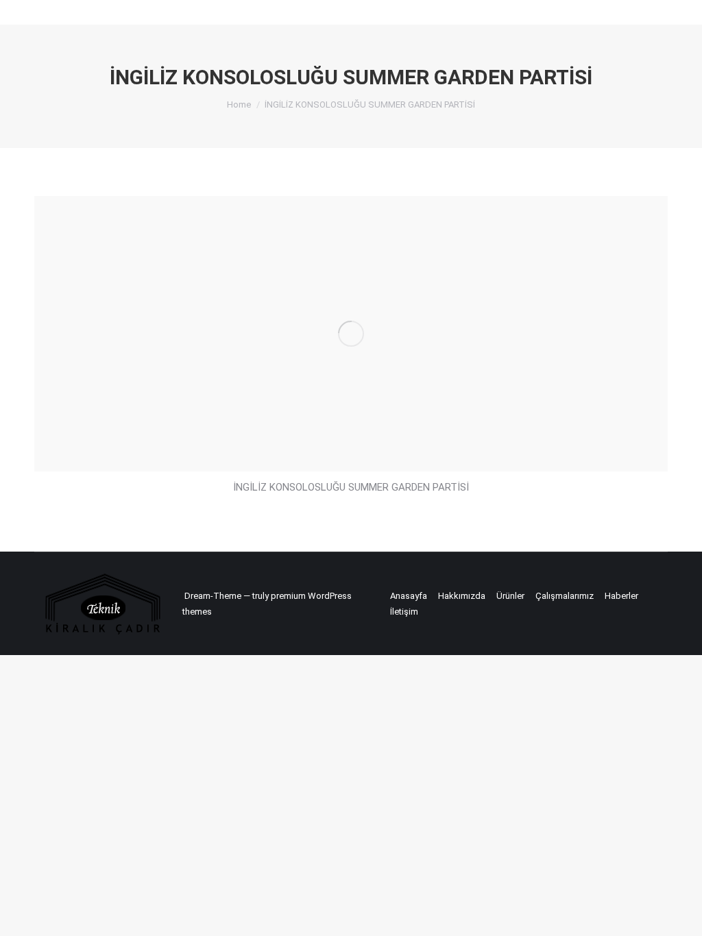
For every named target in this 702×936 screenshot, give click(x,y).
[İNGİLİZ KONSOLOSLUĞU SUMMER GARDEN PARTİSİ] (351, 333)
